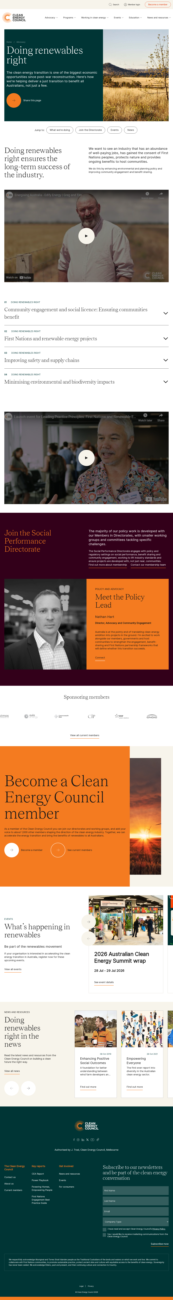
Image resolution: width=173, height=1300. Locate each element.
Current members (13, 1190)
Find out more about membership (108, 564)
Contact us (10, 1177)
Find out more (88, 1086)
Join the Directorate (90, 130)
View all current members (84, 735)
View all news (12, 1071)
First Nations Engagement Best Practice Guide (41, 1199)
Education (134, 17)
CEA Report (38, 1173)
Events (117, 17)
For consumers (66, 1186)
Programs (68, 17)
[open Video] (86, 236)
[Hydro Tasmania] (111, 716)
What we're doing (60, 130)
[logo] (14, 17)
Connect (100, 657)
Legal (81, 1286)
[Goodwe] (81, 716)
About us (9, 1183)
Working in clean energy (93, 17)
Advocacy (50, 17)
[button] (88, 922)
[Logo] (86, 1126)
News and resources (157, 17)
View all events (12, 969)
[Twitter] (87, 1140)
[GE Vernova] (20, 716)
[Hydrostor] (142, 716)
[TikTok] (98, 1140)
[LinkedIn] (82, 1139)
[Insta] (78, 1139)
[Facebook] (74, 1139)
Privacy (91, 1286)
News (130, 130)
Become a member (157, 4)
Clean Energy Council (85, 1292)
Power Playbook (40, 1180)
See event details (104, 982)
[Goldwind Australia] (51, 716)
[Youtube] (92, 1139)
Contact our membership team (148, 564)
